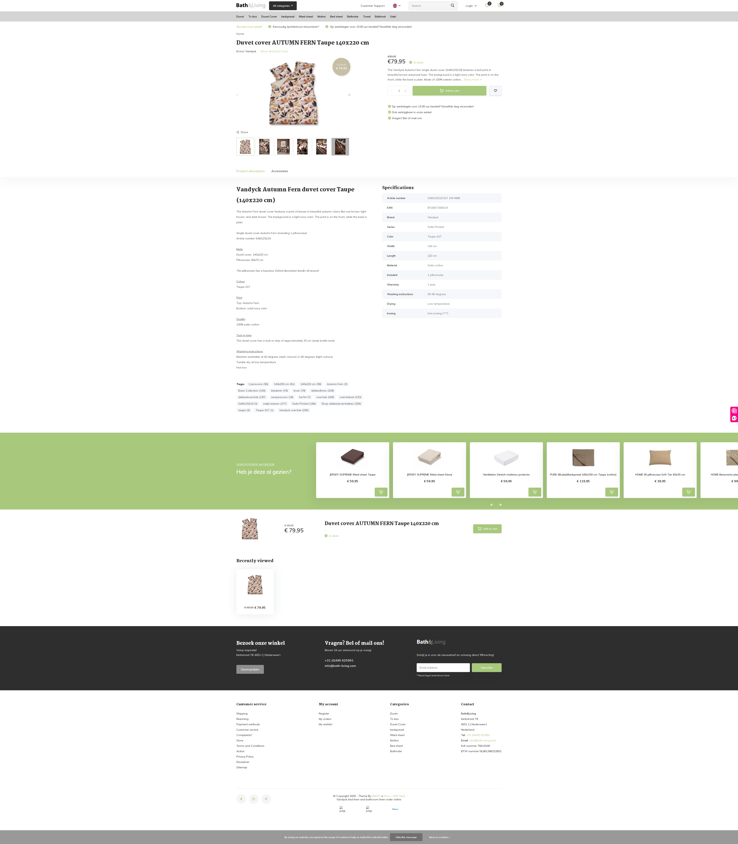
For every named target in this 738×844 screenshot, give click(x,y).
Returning (242, 719)
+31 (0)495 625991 (339, 660)
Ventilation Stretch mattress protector (506, 474)
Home (240, 34)
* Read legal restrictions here (433, 675)
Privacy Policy (244, 756)
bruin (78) (299, 390)
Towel (367, 16)
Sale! (393, 16)
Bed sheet (336, 16)
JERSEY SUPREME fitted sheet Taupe (353, 474)
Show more (472, 79)
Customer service (247, 729)
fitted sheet (306, 16)
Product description (250, 171)
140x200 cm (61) (284, 384)
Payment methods (248, 724)
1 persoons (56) (258, 384)
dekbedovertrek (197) (251, 397)
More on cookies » (439, 837)
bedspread (287, 16)
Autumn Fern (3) (337, 384)
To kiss (252, 16)
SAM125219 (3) (247, 403)
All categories (281, 5)
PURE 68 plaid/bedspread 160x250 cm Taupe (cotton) (583, 474)
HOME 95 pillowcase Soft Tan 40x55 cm (660, 474)
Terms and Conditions (250, 746)
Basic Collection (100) (251, 390)
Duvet (240, 16)
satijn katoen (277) (275, 403)
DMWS (376, 796)
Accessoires (279, 171)
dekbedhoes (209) (322, 390)
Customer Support (373, 5)
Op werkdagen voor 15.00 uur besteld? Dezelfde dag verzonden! (370, 26)
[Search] (453, 5)
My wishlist (325, 724)
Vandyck (250, 51)
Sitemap (241, 767)
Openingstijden (250, 669)
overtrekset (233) (350, 397)
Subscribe (487, 667)
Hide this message (406, 837)
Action (240, 751)
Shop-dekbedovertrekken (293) (341, 403)
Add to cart (452, 90)
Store (239, 740)
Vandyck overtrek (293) (293, 410)
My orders (325, 719)
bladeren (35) (279, 390)
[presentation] (237, 95)
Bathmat (380, 16)
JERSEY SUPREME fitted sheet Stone (429, 474)
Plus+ (387, 796)
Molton (321, 16)
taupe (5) (244, 410)
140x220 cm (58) (310, 384)
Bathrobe (352, 16)
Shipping (242, 713)
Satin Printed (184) (304, 403)
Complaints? (244, 735)
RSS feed (399, 796)
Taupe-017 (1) (264, 410)
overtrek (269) (325, 397)
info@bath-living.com (340, 666)
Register (324, 713)
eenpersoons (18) (282, 397)
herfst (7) (305, 397)
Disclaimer (242, 762)
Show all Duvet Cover (274, 51)
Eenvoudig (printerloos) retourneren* (295, 26)
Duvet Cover (269, 16)
